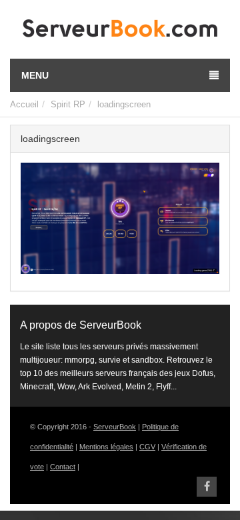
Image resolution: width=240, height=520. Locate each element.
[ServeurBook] (120, 31)
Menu (35, 75)
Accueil (24, 104)
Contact (62, 467)
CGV (147, 447)
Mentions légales (106, 447)
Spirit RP (68, 104)
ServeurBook (114, 427)
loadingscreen (124, 104)
